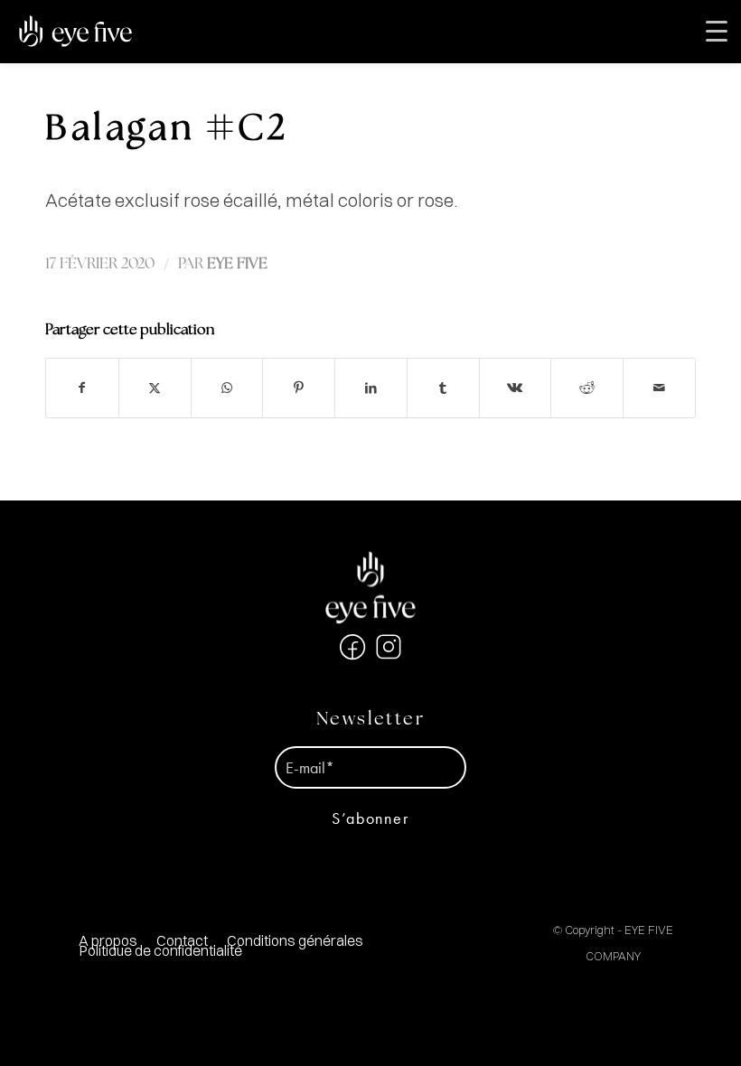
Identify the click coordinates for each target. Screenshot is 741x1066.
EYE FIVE (237, 264)
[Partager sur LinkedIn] (371, 388)
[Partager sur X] (155, 388)
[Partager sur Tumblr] (443, 388)
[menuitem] (294, 941)
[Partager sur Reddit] (587, 388)
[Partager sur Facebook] (82, 388)
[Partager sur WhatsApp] (227, 388)
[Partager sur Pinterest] (298, 388)
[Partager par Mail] (659, 388)
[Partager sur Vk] (515, 388)
